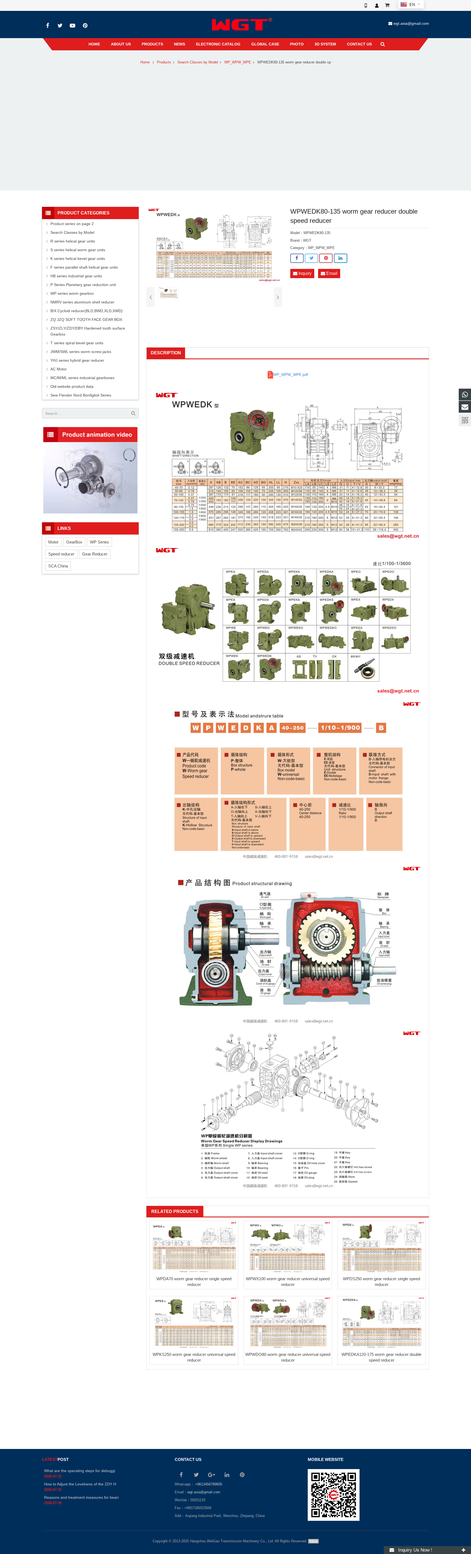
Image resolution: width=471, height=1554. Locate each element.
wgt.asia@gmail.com (411, 23)
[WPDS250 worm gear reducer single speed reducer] (381, 1247)
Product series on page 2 (72, 224)
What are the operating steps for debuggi (79, 1471)
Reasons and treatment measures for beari (81, 1497)
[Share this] (297, 258)
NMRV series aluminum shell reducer (82, 302)
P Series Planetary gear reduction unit (83, 284)
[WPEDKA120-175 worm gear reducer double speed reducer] (381, 1323)
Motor (53, 542)
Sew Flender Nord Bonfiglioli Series (80, 395)
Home (145, 62)
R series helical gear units (72, 241)
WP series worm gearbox (72, 293)
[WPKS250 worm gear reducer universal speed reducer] (193, 1323)
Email (331, 273)
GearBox (74, 542)
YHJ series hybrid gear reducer (77, 360)
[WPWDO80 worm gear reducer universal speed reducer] (287, 1323)
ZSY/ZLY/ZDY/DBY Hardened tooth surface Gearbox (87, 331)
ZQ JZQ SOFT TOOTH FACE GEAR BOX (86, 319)
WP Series (99, 542)
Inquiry (304, 273)
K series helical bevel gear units (77, 258)
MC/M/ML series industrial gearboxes (82, 378)
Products (164, 62)
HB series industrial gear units (76, 276)
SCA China (58, 566)
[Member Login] (376, 5)
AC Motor (58, 369)
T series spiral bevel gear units (76, 343)
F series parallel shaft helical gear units (84, 267)
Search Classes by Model (197, 62)
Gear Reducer (94, 554)
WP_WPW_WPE (237, 62)
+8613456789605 (208, 1484)
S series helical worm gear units (77, 250)
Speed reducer (61, 554)
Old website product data (71, 386)
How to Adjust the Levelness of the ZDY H (80, 1484)
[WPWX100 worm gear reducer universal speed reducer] (287, 1247)
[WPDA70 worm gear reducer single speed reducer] (193, 1247)
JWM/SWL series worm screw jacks (80, 351)
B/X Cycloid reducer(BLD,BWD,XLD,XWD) (86, 311)
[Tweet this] (311, 258)
